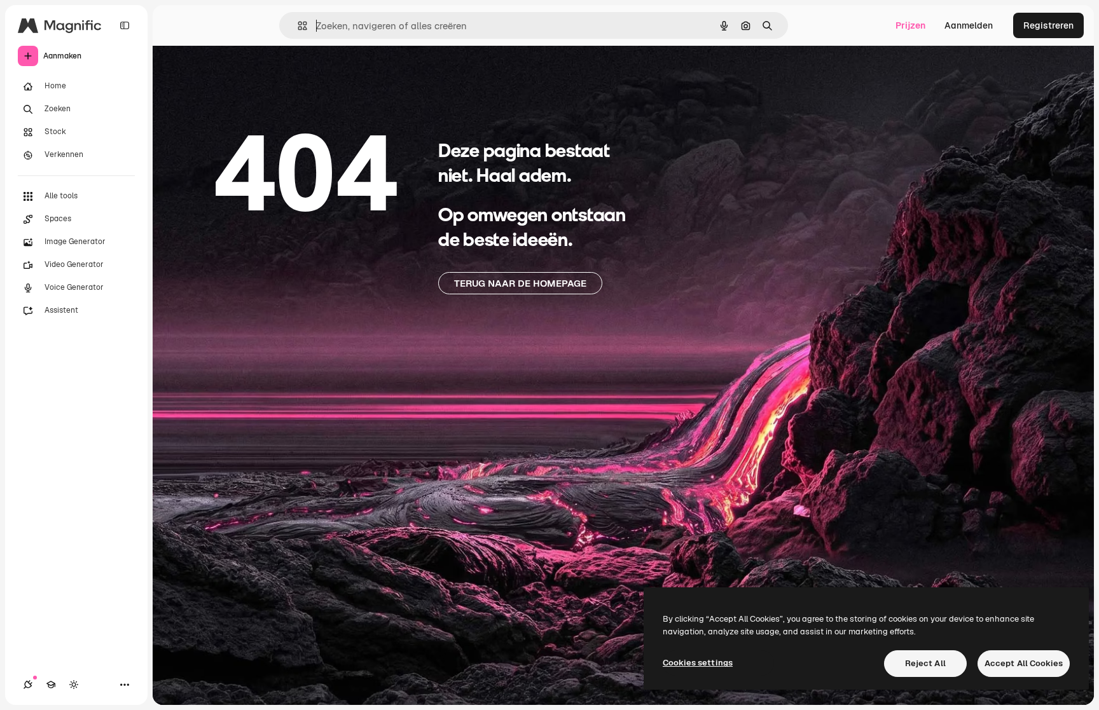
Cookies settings (698, 662)
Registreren (1048, 25)
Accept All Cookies (1024, 663)
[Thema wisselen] (74, 684)
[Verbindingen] (28, 684)
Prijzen (910, 25)
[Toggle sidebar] (124, 25)
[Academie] (51, 684)
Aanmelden (968, 25)
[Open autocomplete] (297, 26)
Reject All (925, 663)
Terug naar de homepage (520, 283)
